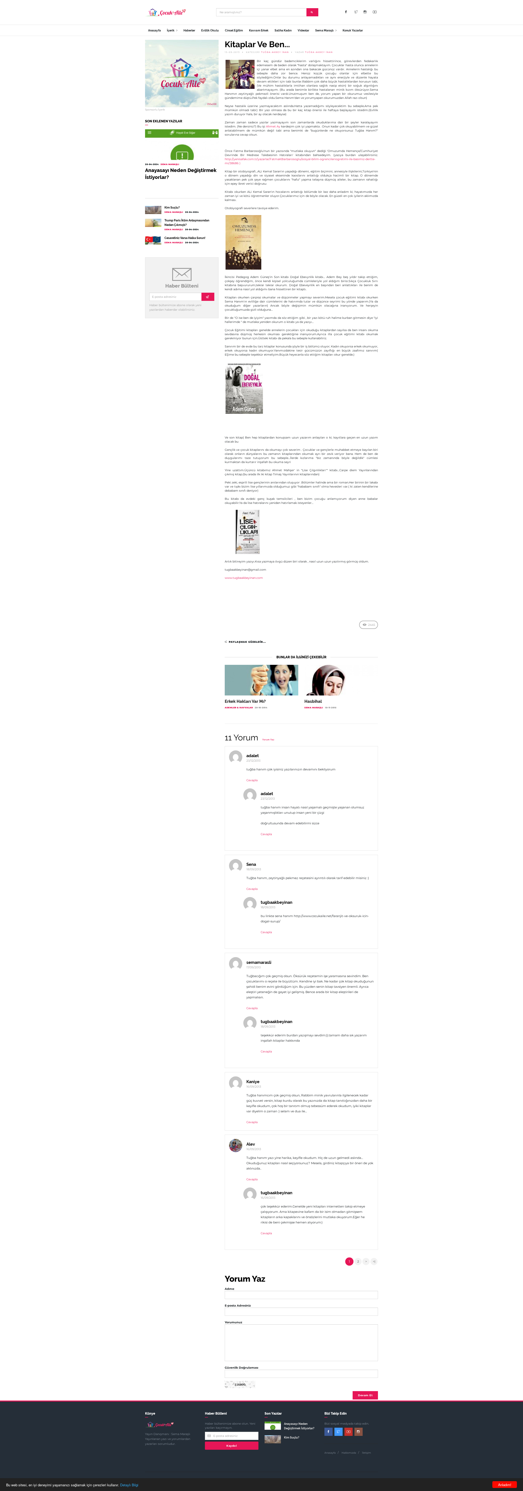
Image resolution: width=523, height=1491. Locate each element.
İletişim (366, 1452)
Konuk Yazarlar (353, 30)
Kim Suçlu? (172, 207)
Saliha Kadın (283, 30)
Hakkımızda (349, 1452)
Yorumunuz (233, 1322)
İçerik (171, 30)
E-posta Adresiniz (238, 1305)
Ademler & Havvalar (239, 707)
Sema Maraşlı (324, 30)
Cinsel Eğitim (234, 30)
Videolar (303, 30)
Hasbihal (313, 701)
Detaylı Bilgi (129, 1484)
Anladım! (504, 1484)
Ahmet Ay (273, 126)
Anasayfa (154, 30)
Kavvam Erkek (258, 30)
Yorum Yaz (268, 740)
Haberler (189, 30)
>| (374, 1261)
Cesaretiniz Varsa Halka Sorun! (184, 238)
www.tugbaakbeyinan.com (244, 578)
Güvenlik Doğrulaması (241, 1367)
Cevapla (252, 780)
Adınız (229, 1289)
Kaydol (231, 1445)
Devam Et (365, 1395)
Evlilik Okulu (210, 30)
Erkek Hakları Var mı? (245, 701)
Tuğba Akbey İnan (275, 52)
